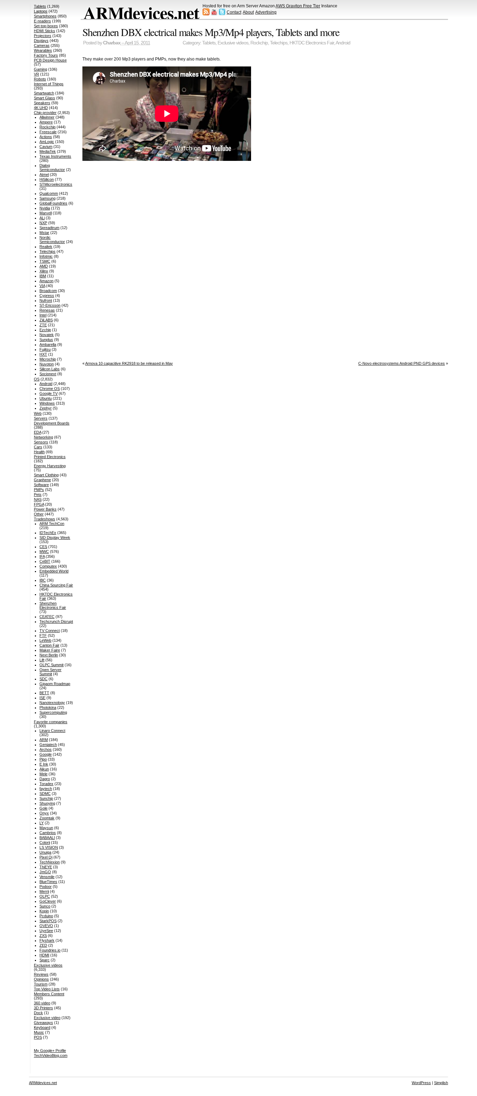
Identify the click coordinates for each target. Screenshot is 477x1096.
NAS (38, 499)
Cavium (45, 146)
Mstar (44, 232)
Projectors (42, 36)
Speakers (42, 103)
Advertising (266, 12)
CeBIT (44, 561)
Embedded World (53, 571)
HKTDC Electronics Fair (311, 42)
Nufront (45, 300)
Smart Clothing (46, 475)
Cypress (46, 295)
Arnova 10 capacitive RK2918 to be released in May (129, 363)
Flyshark (46, 940)
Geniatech (48, 744)
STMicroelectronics (55, 184)
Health (39, 452)
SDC (43, 679)
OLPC (44, 896)
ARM (43, 740)
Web (38, 413)
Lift (41, 660)
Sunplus (46, 339)
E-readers (42, 21)
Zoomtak (46, 818)
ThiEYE (45, 867)
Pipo (43, 759)
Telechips (278, 42)
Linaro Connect (52, 730)
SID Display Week (54, 537)
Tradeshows (44, 519)
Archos (45, 749)
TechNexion (49, 862)
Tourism (40, 984)
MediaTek (47, 151)
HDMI (44, 955)
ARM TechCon (51, 523)
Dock (38, 1013)
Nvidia (44, 208)
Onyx (44, 813)
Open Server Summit (50, 672)
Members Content (49, 994)
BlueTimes (48, 882)
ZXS (43, 935)
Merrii (44, 891)
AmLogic (46, 142)
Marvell (45, 213)
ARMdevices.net (141, 12)
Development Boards (51, 423)
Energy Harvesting (50, 466)
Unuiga (45, 852)
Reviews (41, 974)
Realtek (45, 246)
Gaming (40, 69)
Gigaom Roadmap (54, 684)
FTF (43, 635)
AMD (43, 266)
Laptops (40, 11)
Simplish (441, 1083)
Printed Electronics (50, 457)
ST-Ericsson (49, 305)
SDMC (45, 793)
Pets (38, 494)
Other (39, 514)
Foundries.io (49, 950)
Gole (43, 808)
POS (38, 1037)
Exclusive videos (233, 42)
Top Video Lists (47, 989)
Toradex (46, 784)
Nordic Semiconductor (52, 239)
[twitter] (222, 14)
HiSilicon (46, 179)
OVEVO (46, 926)
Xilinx (43, 271)
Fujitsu (45, 349)
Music (39, 1032)
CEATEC (46, 616)
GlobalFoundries (53, 203)
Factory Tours (46, 55)
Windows (47, 403)
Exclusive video (47, 1018)
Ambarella (47, 344)
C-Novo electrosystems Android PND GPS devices (401, 363)
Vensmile (46, 877)
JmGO (45, 872)
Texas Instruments (55, 156)
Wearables (43, 50)
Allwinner (46, 117)
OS (36, 379)
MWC (44, 551)
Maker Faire (49, 650)
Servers (40, 418)
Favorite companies (50, 722)
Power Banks (45, 509)
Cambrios (47, 833)
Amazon (46, 281)
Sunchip (46, 798)
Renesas (47, 310)
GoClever (47, 901)
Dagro (44, 779)
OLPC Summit (51, 665)
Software (41, 485)
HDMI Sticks (44, 31)
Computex (48, 566)
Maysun (46, 828)
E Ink (43, 764)
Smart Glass (44, 98)
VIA (42, 286)
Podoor (45, 886)
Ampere (46, 122)
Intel (42, 315)
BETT (44, 693)
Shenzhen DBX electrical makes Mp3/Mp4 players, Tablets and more (210, 32)
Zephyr (45, 408)
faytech (45, 789)
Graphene (42, 480)
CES (43, 547)
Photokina (47, 707)
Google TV (48, 393)
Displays (41, 40)
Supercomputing (53, 712)
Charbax (111, 42)
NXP (43, 223)
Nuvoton (46, 364)
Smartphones (45, 16)
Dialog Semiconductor (52, 167)
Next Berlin (48, 655)
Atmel (44, 174)
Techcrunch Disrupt (56, 621)
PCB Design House (50, 60)
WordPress (421, 1083)
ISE (42, 698)
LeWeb (45, 640)
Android (343, 42)
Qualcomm (48, 193)
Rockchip (259, 42)
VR (36, 74)
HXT (43, 354)
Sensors (41, 442)
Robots (40, 79)
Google (45, 754)
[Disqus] (265, 259)
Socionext (47, 374)
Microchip (47, 359)
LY (41, 823)
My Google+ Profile (50, 1050)
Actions (45, 137)
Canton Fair (49, 645)
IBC (42, 580)
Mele (43, 774)
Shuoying (47, 803)
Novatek (46, 335)
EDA (37, 432)
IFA (42, 556)
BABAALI (47, 837)
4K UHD (41, 108)
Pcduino (46, 916)
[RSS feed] (206, 14)
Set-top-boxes (46, 26)
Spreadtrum (49, 228)
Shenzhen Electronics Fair (52, 605)
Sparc (44, 960)
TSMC (44, 261)
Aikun (44, 769)
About (248, 12)
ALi (42, 218)
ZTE (43, 325)
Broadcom (48, 291)
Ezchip (45, 330)
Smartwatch (44, 93)
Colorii (44, 842)
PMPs (39, 489)
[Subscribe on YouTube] (214, 14)
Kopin (44, 911)
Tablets (208, 42)
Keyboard (42, 1027)
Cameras (42, 45)
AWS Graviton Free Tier (298, 5)
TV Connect (49, 630)
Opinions (41, 979)
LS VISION (48, 847)
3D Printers (43, 1008)
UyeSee (46, 930)
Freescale (48, 132)
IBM (42, 276)
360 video (42, 1003)
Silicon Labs (49, 369)
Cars (38, 447)
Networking (43, 437)
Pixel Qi (45, 857)
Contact (234, 12)
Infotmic (46, 256)
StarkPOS (48, 921)
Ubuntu (45, 398)
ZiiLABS (46, 320)
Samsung (47, 198)
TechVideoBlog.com (50, 1055)
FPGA (39, 504)
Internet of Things (49, 84)
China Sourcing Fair (56, 585)
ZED (43, 945)
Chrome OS (49, 388)
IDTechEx (47, 533)
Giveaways (43, 1022)
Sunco (44, 906)
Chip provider (45, 113)
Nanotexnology (52, 702)
